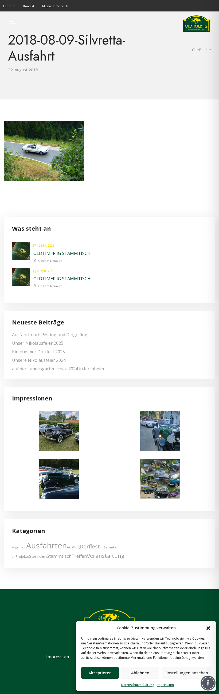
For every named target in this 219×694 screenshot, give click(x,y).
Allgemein (19, 547)
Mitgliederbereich (55, 6)
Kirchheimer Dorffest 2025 (38, 352)
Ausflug (73, 547)
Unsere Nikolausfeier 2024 (39, 360)
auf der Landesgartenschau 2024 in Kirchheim (58, 369)
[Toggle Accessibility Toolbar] (208, 683)
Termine (9, 6)
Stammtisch (59, 556)
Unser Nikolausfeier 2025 (37, 343)
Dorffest (90, 546)
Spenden (38, 556)
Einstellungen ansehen (186, 672)
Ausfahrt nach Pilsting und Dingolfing (49, 335)
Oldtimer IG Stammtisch (62, 253)
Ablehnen (140, 672)
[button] (208, 627)
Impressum (165, 685)
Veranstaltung (105, 555)
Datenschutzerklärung (137, 685)
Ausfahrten (46, 545)
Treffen (79, 556)
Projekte (22, 556)
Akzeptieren (100, 672)
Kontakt (28, 6)
